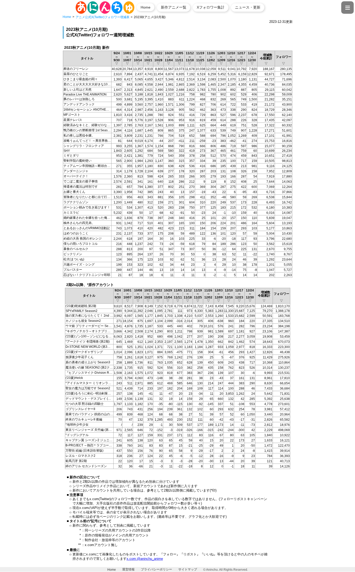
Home (145, 7)
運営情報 (128, 569)
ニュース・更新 (247, 7)
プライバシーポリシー (156, 569)
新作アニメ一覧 (173, 7)
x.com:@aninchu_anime (145, 559)
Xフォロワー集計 (211, 7)
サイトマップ (187, 569)
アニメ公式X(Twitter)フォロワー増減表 (102, 17)
